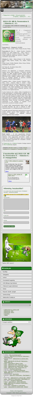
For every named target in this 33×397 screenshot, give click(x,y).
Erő (16, 391)
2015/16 (25, 147)
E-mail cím (6, 215)
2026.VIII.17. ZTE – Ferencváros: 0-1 (17, 365)
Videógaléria (6, 274)
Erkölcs (12, 391)
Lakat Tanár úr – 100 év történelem (17, 381)
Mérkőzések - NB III (9, 312)
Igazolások (6, 313)
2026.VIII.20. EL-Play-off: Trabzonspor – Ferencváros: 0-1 (17, 357)
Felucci (6, 381)
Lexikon (5, 277)
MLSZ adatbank (8, 144)
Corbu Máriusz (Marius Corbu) (15, 363)
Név (5, 210)
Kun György (16, 374)
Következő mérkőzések (15, 369)
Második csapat (12, 147)
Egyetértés (20, 391)
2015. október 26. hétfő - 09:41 (15, 175)
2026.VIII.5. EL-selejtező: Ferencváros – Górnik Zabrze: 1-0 (16, 384)
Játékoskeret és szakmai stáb (11, 309)
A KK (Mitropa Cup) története (10, 283)
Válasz (7, 171)
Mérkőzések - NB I (8, 311)
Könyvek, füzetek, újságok (9, 291)
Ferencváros (7, 143)
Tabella (6, 315)
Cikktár (4, 289)
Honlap (5, 220)
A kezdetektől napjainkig (9, 280)
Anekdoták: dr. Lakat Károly (18, 385)
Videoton (15, 143)
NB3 (25, 149)
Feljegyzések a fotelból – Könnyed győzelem (14, 15)
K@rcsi (9, 27)
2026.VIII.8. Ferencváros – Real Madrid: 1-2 (17, 376)
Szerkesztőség (6, 294)
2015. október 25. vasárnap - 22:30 (14, 161)
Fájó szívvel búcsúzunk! (15, 355)
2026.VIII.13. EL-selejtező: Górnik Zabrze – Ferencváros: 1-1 (16, 372)
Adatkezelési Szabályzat (9, 297)
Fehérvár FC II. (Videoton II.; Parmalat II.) (13, 149)
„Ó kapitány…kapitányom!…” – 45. (21, 16)
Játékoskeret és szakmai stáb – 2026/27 (16, 359)
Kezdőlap (5, 271)
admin (5, 361)
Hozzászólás (7, 197)
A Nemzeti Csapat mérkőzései (10, 286)
